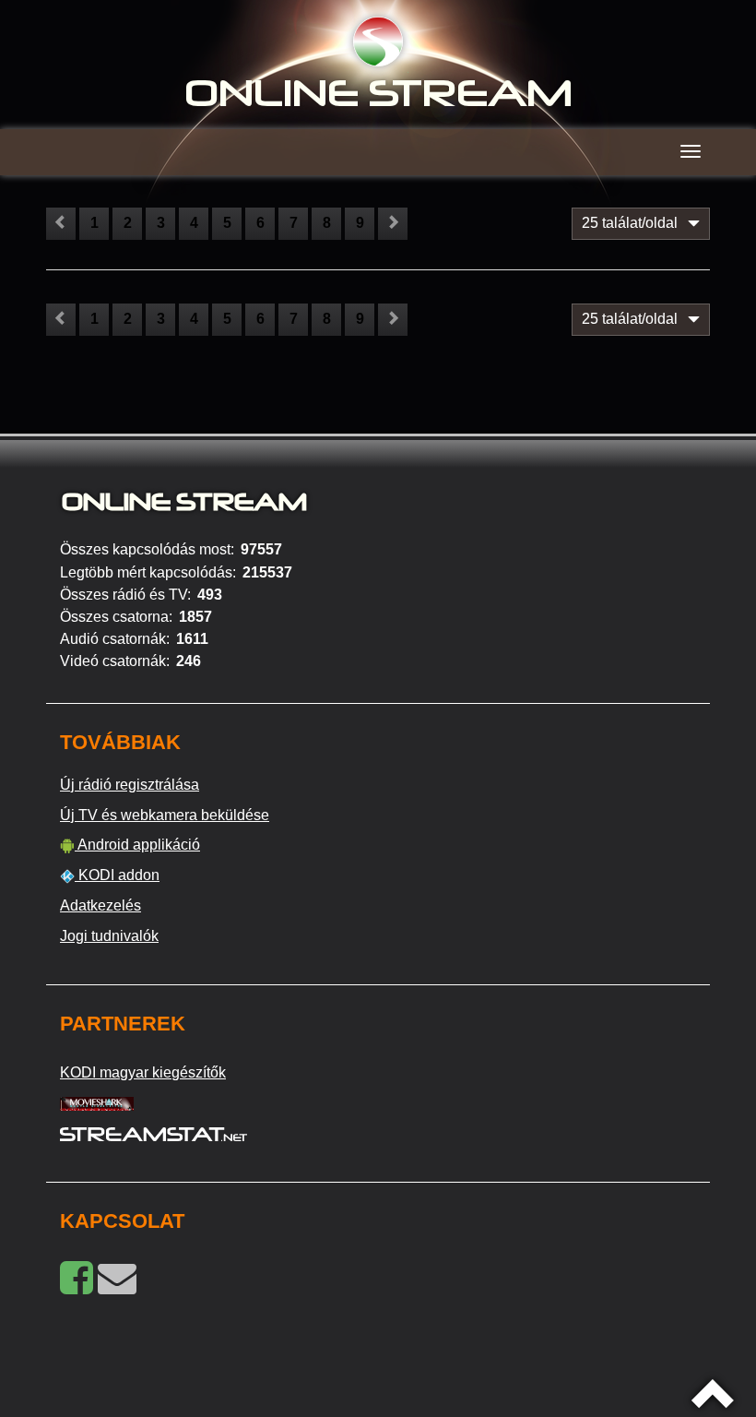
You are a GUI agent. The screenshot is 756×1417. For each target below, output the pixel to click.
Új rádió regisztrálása (129, 784)
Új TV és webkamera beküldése (164, 815)
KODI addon (117, 875)
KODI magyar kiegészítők (143, 1072)
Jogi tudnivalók (109, 936)
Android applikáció (137, 844)
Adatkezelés (100, 905)
